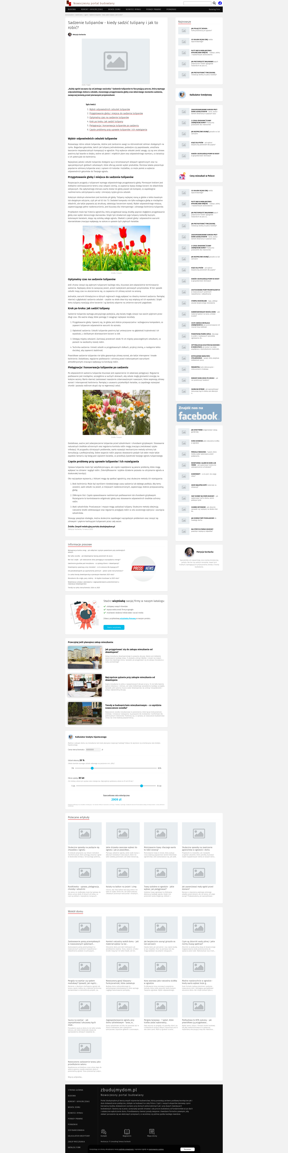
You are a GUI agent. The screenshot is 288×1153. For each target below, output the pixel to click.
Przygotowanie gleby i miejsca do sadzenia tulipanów (116, 113)
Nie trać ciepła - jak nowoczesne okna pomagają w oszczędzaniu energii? (94, 560)
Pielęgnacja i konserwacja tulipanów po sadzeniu (114, 125)
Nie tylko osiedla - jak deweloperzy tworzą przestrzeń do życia (90, 556)
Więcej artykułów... (75, 1077)
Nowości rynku (133, 9)
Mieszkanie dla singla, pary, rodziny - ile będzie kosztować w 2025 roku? (93, 578)
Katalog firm (214, 9)
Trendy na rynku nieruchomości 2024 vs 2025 (84, 588)
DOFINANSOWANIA (76, 1130)
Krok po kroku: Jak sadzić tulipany (106, 121)
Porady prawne (153, 9)
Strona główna (75, 1090)
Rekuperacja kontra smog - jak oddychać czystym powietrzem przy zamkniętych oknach (96, 551)
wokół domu (79, 15)
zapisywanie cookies (156, 1149)
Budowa (72, 9)
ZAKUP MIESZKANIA (76, 1142)
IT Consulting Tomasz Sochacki (120, 1142)
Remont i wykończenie (92, 9)
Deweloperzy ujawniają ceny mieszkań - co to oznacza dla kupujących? (93, 567)
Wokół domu (114, 9)
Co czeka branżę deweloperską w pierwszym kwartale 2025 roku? (91, 575)
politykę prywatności (126, 1149)
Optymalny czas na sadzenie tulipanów (109, 117)
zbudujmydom (69, 15)
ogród (86, 15)
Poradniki (171, 9)
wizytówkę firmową (128, 618)
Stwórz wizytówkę (114, 627)
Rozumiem (187, 1149)
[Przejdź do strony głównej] (69, 3)
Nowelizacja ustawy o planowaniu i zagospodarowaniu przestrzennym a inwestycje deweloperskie (93, 583)
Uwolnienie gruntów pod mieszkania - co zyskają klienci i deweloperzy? (93, 563)
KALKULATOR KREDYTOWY (79, 1136)
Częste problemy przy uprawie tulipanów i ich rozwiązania (118, 129)
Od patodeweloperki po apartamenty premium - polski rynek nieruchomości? (95, 571)
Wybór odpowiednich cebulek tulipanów (109, 109)
